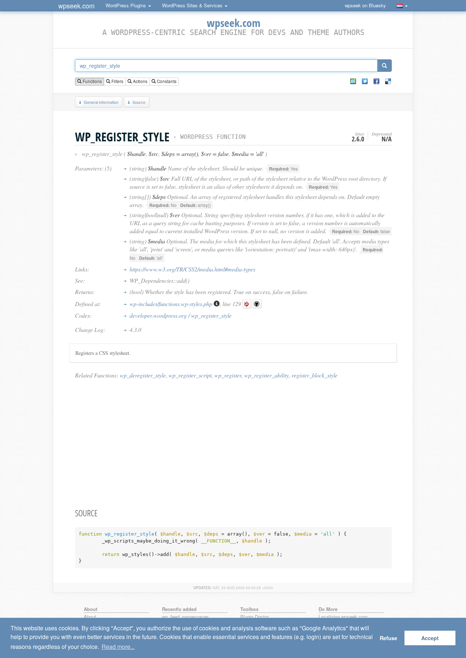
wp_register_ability (266, 375)
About (90, 617)
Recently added (179, 609)
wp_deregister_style (143, 375)
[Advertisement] (233, 443)
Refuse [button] (388, 638)
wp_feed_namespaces (185, 617)
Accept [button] (430, 638)
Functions (92, 81)
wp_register (227, 375)
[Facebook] (376, 81)
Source (139, 102)
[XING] (353, 81)
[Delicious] (388, 81)
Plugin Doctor (254, 617)
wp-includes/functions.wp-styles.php (172, 304)
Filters (116, 81)
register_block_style (314, 375)
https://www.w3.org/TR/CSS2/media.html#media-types (192, 269)
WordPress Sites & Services (193, 5)
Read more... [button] (118, 646)
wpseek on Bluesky (365, 5)
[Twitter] (365, 81)
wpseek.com (76, 5)
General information (101, 102)
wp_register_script (190, 375)
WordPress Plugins (126, 5)
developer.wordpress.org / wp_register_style (181, 315)
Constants (166, 81)
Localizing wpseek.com (343, 617)
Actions (139, 81)
